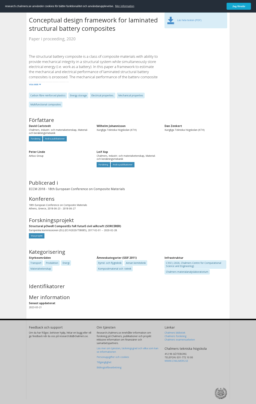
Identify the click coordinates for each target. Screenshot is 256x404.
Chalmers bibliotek (175, 332)
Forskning (35, 138)
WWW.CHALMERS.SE (176, 360)
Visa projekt (36, 235)
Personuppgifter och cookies (113, 357)
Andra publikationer (55, 138)
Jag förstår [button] (238, 6)
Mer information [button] (124, 6)
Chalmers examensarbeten (180, 339)
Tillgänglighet (104, 362)
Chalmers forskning (175, 336)
